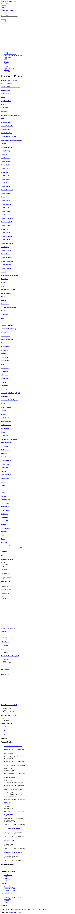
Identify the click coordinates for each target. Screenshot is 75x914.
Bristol (3, 118)
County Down (5, 183)
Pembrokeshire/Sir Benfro (9, 439)
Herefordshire (5, 346)
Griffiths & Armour (7, 559)
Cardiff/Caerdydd (6, 133)
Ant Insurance (5, 669)
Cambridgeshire (6, 129)
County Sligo (5, 247)
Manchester (4, 385)
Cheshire (3, 143)
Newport (3, 410)
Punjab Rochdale (8, 815)
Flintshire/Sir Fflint (7, 325)
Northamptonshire (6, 421)
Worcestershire (5, 528)
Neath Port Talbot (6, 407)
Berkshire (4, 111)
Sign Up (6, 62)
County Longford (6, 222)
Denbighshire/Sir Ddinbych (9, 275)
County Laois (5, 207)
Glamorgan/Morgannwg (8, 329)
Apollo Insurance (6, 581)
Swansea (3, 492)
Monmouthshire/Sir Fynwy (9, 400)
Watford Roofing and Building (12, 828)
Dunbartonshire (6, 293)
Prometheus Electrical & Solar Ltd (13, 852)
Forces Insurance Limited (9, 705)
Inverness (4, 542)
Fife (2, 321)
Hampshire (4, 343)
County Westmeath (7, 261)
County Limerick (6, 215)
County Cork (5, 175)
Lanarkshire (5, 368)
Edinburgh (4, 314)
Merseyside (4, 389)
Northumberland (6, 425)
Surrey (3, 489)
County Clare (5, 172)
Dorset (3, 286)
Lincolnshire (5, 378)
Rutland (3, 457)
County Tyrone (5, 254)
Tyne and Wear (5, 499)
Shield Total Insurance (8, 632)
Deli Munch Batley (9, 840)
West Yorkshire (5, 517)
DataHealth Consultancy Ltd (10, 656)
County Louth (5, 225)
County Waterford (6, 257)
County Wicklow (6, 268)
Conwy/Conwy (5, 151)
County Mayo (5, 229)
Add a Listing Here (6, 83)
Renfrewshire (5, 450)
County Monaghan (7, 236)
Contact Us (7, 899)
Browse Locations (9, 888)
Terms (6, 902)
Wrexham (4, 531)
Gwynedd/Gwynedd (7, 339)
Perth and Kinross (6, 442)
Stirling (3, 482)
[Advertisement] (37, 37)
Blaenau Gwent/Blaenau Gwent (10, 115)
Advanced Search (9, 890)
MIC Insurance (5, 593)
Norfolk (3, 414)
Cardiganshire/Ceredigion (9, 136)
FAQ (5, 59)
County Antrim (5, 158)
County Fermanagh (7, 190)
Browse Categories (9, 887)
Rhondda (4, 453)
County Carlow (5, 165)
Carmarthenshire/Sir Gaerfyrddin (11, 140)
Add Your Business (10, 54)
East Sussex (4, 311)
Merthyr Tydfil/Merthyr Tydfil (10, 393)
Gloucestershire (5, 336)
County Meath (5, 232)
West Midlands (5, 510)
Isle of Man (4, 357)
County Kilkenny (6, 204)
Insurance (15, 80)
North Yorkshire (6, 418)
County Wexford (6, 264)
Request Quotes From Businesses (14, 55)
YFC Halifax (7, 803)
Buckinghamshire (6, 122)
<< (5, 726)
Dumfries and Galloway (8, 289)
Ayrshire (3, 104)
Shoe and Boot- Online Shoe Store (13, 746)
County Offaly (5, 239)
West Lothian (5, 507)
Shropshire (4, 467)
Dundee (3, 297)
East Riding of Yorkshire (8, 307)
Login (6, 63)
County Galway (6, 193)
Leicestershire (5, 375)
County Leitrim (5, 211)
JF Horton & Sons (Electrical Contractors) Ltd (16, 765)
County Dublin (5, 186)
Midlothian (4, 396)
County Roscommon (7, 243)
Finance (9, 80)
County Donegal (6, 179)
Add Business (8, 875)
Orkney (3, 432)
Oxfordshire (4, 435)
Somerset (3, 471)
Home (6, 52)
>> (5, 735)
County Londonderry (7, 218)
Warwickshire (5, 503)
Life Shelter (4, 645)
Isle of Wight (5, 361)
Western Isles (5, 521)
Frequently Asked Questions (12, 897)
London (3, 382)
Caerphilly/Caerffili (7, 126)
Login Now (7, 57)
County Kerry (5, 197)
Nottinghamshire (6, 428)
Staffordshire (5, 478)
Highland (3, 353)
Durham (3, 300)
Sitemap (6, 900)
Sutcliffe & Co (5, 569)
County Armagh (6, 161)
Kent (2, 364)
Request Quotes (9, 880)
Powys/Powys (5, 446)
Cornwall (4, 154)
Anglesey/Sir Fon (6, 93)
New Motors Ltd (8, 753)
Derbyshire (4, 279)
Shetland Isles (5, 464)
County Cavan (5, 168)
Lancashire (4, 371)
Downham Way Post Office (9, 715)
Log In (6, 878)
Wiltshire (3, 524)
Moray (3, 403)
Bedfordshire (5, 108)
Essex (2, 318)
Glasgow (3, 332)
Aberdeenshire (5, 90)
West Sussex (4, 514)
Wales (2, 535)
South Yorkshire (6, 474)
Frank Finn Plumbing (10, 777)
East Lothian (5, 304)
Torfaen (3, 496)
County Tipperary (6, 250)
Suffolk (3, 485)
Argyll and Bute (6, 101)
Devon (3, 282)
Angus (3, 97)
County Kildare (5, 200)
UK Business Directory (7, 10)
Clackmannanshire (7, 147)
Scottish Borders (6, 460)
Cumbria (3, 272)
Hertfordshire (5, 350)
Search (3, 7)
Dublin (3, 539)
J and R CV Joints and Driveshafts (13, 789)
